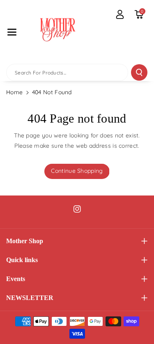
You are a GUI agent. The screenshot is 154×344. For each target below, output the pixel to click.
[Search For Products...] (139, 72)
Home (14, 92)
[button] (12, 32)
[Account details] (120, 14)
